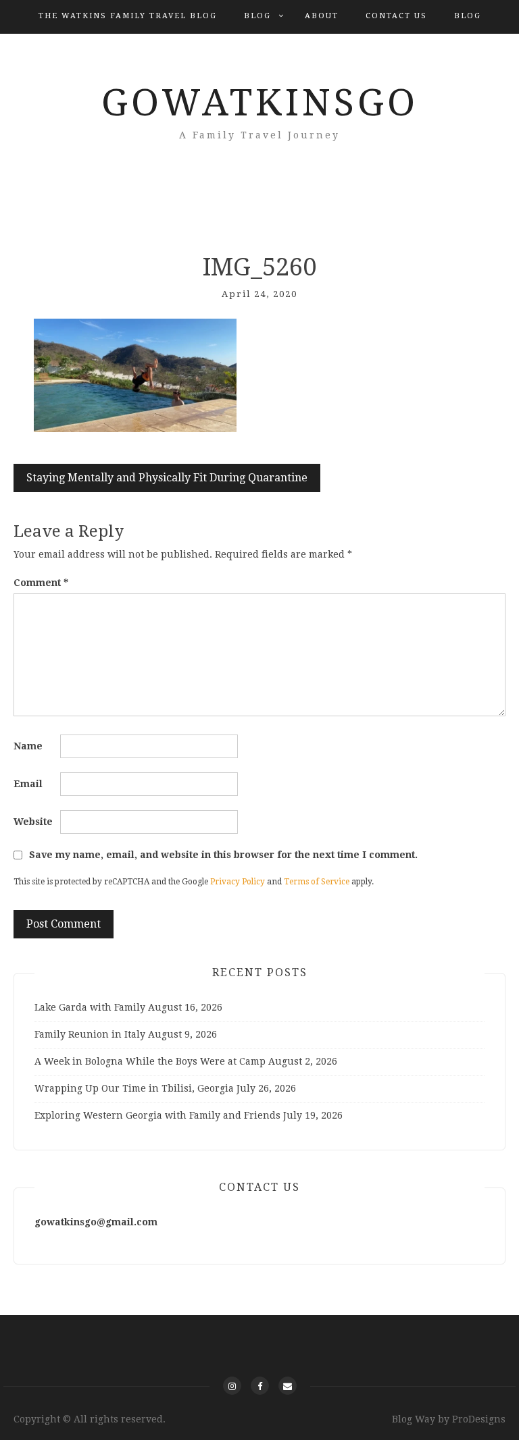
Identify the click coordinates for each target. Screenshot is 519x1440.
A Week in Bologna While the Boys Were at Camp (150, 1061)
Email (28, 783)
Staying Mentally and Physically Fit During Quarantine (166, 477)
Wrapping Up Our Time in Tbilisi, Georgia (134, 1088)
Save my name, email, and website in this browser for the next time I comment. (223, 854)
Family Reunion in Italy (89, 1034)
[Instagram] (232, 1386)
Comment (41, 582)
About (322, 15)
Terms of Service (316, 881)
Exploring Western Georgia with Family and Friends (157, 1115)
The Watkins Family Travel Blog (128, 15)
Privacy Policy (237, 881)
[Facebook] (260, 1386)
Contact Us (396, 15)
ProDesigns (478, 1419)
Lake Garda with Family (89, 1007)
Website (33, 821)
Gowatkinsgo (259, 102)
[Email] (287, 1386)
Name (28, 746)
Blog (257, 15)
